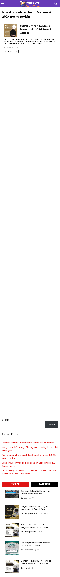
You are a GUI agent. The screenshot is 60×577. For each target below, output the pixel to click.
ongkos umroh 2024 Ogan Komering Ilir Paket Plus (34, 508)
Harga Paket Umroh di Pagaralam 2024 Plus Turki (34, 526)
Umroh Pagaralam (28, 531)
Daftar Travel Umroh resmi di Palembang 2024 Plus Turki (36, 562)
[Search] (55, 3)
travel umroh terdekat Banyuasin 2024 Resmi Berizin (36, 29)
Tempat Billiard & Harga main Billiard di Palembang (28, 442)
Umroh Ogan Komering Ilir (31, 513)
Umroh (24, 568)
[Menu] (3, 3)
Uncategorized (27, 550)
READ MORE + (11, 51)
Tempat (24, 498)
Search (5, 419)
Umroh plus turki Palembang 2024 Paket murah (35, 544)
